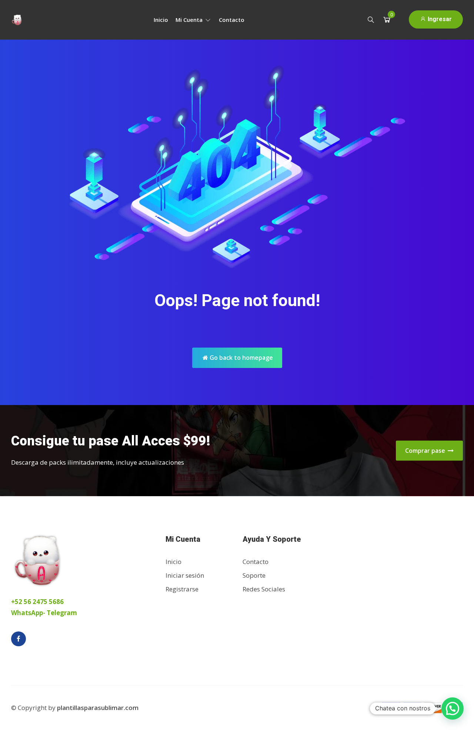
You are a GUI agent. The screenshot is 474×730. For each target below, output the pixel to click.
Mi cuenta (190, 19)
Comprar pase (426, 451)
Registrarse (182, 589)
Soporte (254, 575)
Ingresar (439, 19)
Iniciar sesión (185, 575)
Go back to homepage (240, 358)
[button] (452, 708)
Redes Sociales (264, 589)
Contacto (231, 19)
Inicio (161, 19)
